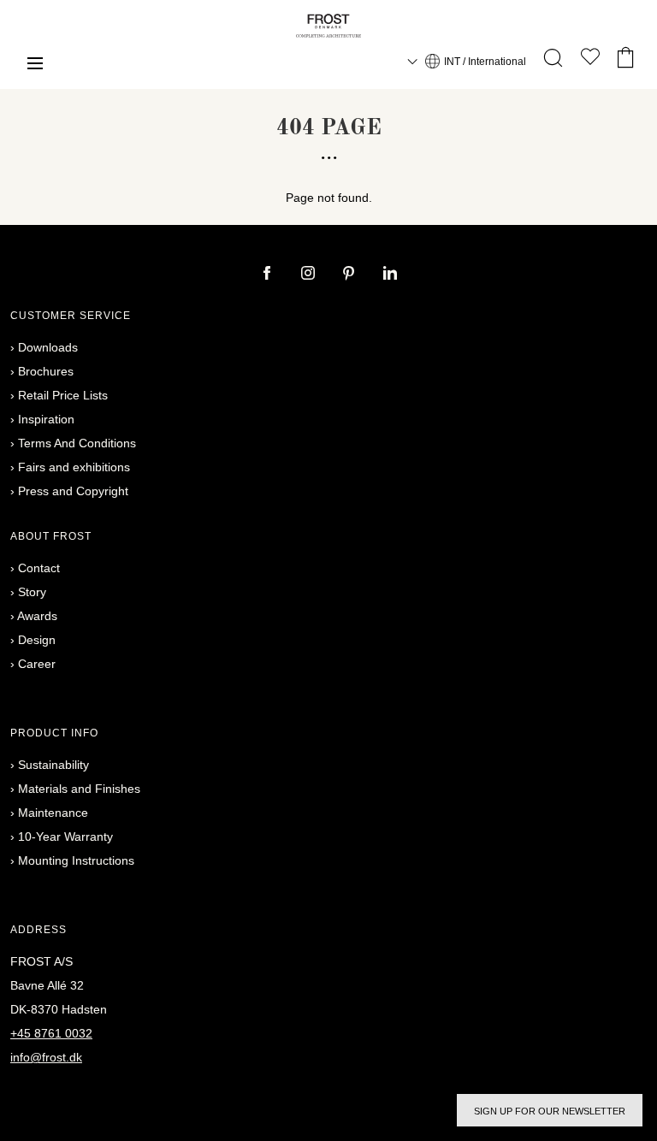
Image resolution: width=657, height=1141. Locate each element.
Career (37, 664)
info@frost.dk (46, 1057)
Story (32, 592)
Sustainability (53, 765)
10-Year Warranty (65, 836)
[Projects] (590, 60)
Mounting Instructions (76, 860)
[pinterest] (350, 274)
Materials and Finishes (79, 788)
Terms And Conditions (77, 443)
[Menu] (35, 65)
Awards (37, 616)
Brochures (46, 371)
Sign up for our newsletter (549, 1111)
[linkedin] (390, 274)
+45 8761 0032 (51, 1033)
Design (37, 640)
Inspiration (46, 419)
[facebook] (268, 274)
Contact (39, 568)
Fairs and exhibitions (74, 467)
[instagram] (309, 274)
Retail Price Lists (63, 395)
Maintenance (53, 812)
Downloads (48, 347)
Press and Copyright (73, 491)
